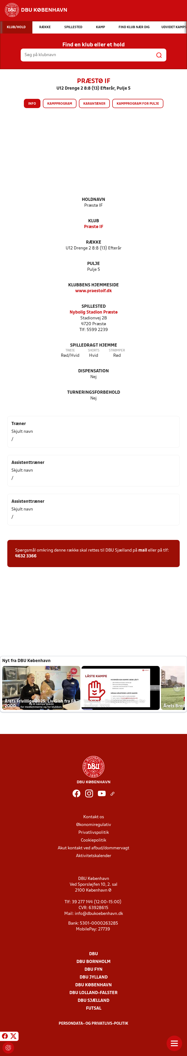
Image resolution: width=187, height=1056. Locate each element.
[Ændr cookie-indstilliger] (8, 1048)
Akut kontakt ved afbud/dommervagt (93, 848)
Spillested (94, 307)
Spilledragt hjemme (93, 345)
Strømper (117, 350)
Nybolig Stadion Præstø (94, 312)
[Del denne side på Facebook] (5, 1037)
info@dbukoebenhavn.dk (99, 914)
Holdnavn (93, 200)
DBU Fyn (93, 970)
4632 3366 (26, 556)
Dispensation (93, 371)
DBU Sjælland (93, 1001)
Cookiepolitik (93, 840)
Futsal (93, 1008)
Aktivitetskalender (93, 856)
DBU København (93, 985)
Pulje (93, 264)
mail (142, 550)
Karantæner (94, 103)
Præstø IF (93, 227)
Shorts (93, 350)
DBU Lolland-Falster (93, 993)
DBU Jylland (94, 977)
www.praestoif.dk (93, 291)
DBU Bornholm (93, 962)
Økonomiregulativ (93, 825)
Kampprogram (59, 103)
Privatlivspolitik (93, 833)
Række (93, 242)
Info (32, 103)
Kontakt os (93, 817)
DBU (93, 954)
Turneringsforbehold (93, 393)
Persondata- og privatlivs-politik (93, 1023)
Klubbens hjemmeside (93, 285)
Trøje (70, 350)
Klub (93, 221)
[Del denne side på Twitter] (13, 1037)
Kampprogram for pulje (138, 103)
